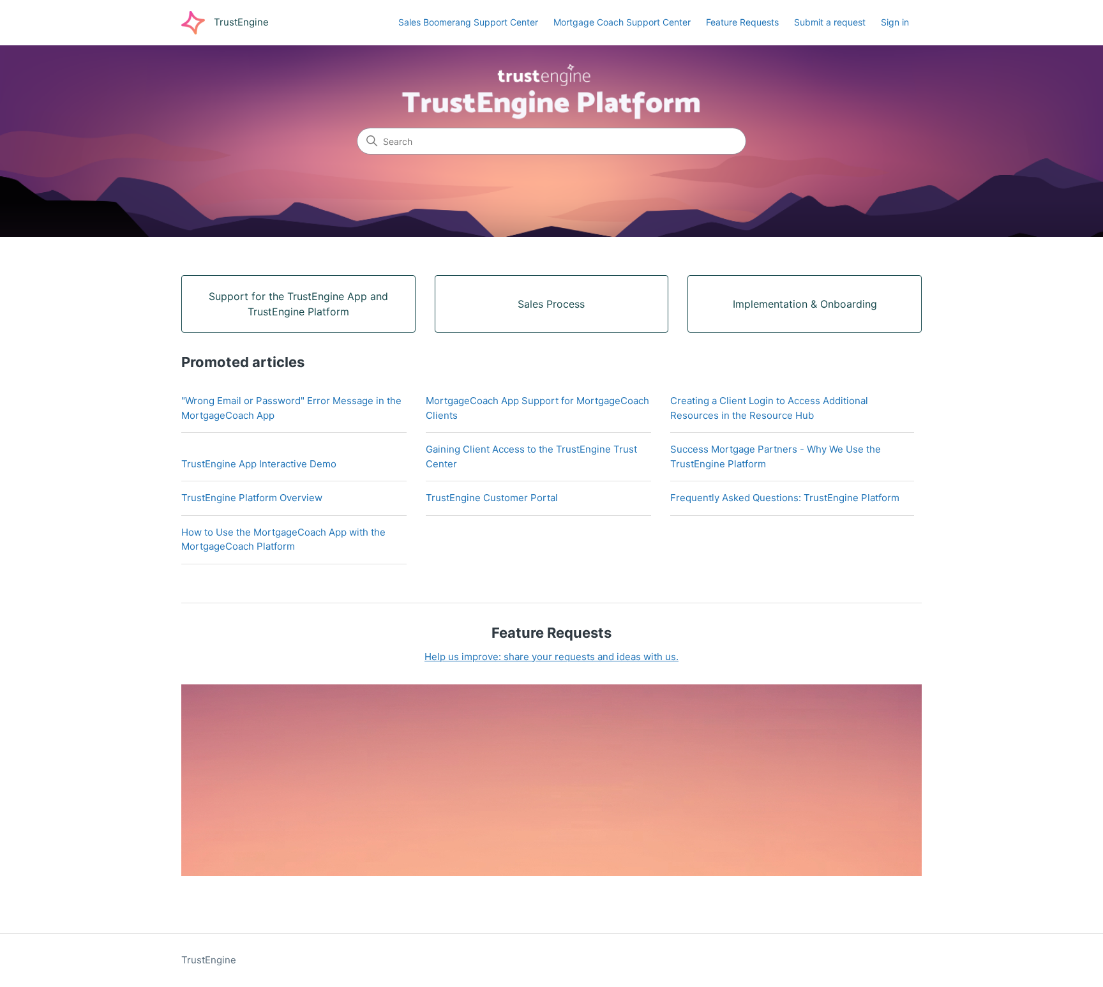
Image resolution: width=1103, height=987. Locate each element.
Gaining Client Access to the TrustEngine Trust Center (531, 456)
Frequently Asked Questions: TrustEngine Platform (784, 498)
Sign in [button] (895, 22)
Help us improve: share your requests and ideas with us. (551, 657)
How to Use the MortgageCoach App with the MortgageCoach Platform (283, 539)
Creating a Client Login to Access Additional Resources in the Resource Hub (769, 408)
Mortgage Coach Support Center (622, 22)
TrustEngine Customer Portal (492, 498)
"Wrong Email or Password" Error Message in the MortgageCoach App (291, 408)
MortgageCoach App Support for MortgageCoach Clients (537, 408)
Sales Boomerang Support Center (468, 22)
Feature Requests (742, 22)
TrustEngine (208, 960)
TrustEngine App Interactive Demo (258, 464)
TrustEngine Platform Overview (251, 498)
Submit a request (830, 22)
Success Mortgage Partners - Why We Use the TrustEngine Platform (775, 456)
